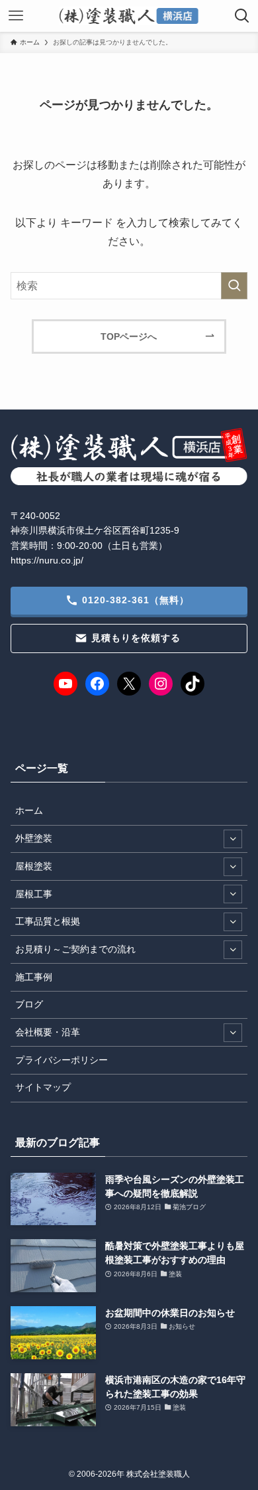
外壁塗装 (33, 838)
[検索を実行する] (234, 285)
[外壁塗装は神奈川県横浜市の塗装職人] (129, 16)
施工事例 (33, 977)
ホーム (29, 810)
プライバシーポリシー (61, 1060)
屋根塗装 (33, 866)
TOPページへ (129, 336)
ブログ (29, 1004)
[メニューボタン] (16, 16)
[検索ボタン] (242, 16)
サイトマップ (43, 1087)
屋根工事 (33, 894)
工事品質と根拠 (47, 921)
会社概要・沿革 (47, 1032)
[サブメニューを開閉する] (233, 839)
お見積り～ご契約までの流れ (75, 949)
